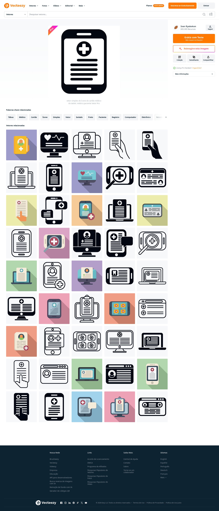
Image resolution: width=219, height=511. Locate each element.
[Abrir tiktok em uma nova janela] (78, 503)
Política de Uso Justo (173, 503)
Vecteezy (53, 463)
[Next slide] (164, 117)
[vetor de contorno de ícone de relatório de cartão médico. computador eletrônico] (87, 308)
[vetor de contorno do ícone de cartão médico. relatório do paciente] (54, 276)
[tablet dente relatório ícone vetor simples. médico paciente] (119, 276)
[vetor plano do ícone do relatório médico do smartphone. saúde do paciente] (152, 374)
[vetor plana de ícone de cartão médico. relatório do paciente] (87, 210)
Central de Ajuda (130, 459)
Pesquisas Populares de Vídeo (97, 483)
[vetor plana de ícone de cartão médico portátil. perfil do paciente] (21, 276)
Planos (149, 5)
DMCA (90, 463)
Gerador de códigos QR (60, 491)
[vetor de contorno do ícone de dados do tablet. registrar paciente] (87, 341)
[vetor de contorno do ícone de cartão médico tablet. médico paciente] (21, 243)
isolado (79, 117)
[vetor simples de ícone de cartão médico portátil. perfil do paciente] (119, 210)
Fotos (44, 5)
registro (115, 117)
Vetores (32, 5)
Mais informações (182, 74)
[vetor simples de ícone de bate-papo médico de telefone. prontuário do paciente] (54, 210)
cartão (34, 117)
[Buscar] (204, 14)
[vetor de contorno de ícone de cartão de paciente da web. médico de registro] (152, 308)
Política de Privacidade (155, 503)
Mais (81, 5)
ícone (45, 117)
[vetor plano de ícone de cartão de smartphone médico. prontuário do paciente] (119, 177)
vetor (68, 117)
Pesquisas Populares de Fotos (97, 477)
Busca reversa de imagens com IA (61, 482)
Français (164, 474)
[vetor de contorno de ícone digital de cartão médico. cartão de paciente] (119, 341)
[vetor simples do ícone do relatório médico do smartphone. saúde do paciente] (54, 177)
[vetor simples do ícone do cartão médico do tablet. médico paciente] (54, 406)
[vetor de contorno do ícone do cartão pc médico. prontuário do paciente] (87, 145)
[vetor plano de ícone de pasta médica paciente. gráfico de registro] (21, 145)
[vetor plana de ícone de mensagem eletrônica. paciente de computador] (87, 406)
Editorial (69, 5)
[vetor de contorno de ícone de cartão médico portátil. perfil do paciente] (21, 177)
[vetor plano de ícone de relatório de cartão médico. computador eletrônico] (119, 406)
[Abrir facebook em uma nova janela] (61, 503)
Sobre (125, 466)
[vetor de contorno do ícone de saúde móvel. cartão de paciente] (119, 145)
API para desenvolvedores (61, 477)
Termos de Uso (138, 503)
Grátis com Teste (194, 38)
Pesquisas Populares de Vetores (97, 471)
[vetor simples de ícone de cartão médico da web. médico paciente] (152, 406)
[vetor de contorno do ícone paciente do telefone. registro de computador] (54, 341)
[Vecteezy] (14, 5)
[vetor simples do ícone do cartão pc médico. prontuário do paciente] (87, 243)
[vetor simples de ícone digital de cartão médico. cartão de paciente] (21, 308)
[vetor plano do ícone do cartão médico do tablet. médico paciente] (54, 308)
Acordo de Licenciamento (98, 459)
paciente (102, 117)
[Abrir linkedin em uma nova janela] (70, 503)
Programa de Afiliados (96, 466)
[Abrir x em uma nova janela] (82, 503)
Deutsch (163, 470)
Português (164, 466)
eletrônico (146, 117)
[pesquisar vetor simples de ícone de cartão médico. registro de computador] (21, 406)
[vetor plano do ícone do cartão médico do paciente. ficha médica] (21, 341)
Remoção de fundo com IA (61, 487)
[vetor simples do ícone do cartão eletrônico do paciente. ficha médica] (152, 177)
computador (130, 117)
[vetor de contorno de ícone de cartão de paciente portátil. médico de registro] (152, 276)
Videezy (53, 466)
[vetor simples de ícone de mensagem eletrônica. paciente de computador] (119, 243)
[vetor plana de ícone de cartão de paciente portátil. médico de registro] (87, 374)
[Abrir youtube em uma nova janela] (86, 503)
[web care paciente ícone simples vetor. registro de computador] (119, 374)
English (163, 459)
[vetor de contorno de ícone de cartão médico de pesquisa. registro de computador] (21, 374)
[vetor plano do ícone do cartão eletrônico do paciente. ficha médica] (152, 210)
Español (163, 463)
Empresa (53, 470)
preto (90, 117)
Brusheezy (54, 459)
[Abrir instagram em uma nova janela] (65, 503)
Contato (126, 463)
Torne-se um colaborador (128, 471)
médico (22, 117)
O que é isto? (196, 68)
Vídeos (56, 5)
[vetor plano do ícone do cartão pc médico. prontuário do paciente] (87, 276)
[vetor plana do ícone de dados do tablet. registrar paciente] (119, 308)
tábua (10, 117)
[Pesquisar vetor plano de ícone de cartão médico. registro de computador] (21, 210)
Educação (54, 474)
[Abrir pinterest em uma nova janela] (74, 503)
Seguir (210, 29)
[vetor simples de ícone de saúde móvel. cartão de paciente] (152, 145)
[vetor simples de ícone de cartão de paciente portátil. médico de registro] (152, 341)
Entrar (206, 5)
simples (56, 117)
